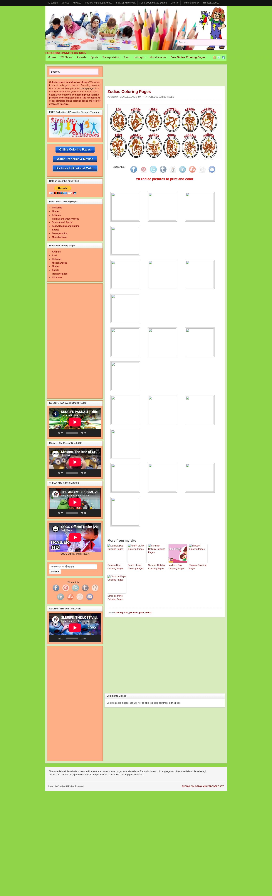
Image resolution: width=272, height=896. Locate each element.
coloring (118, 612)
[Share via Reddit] (172, 173)
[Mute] (90, 433)
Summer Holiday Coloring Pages (156, 567)
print (141, 612)
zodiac (148, 612)
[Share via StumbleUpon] (192, 173)
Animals (77, 3)
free (126, 612)
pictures (133, 612)
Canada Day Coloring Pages (115, 567)
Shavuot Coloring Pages (197, 567)
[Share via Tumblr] (163, 173)
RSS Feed (214, 57)
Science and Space (126, 3)
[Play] (54, 433)
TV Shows (66, 57)
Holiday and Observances (98, 3)
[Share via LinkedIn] (182, 173)
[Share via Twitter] (153, 173)
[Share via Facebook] (133, 173)
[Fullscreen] (96, 433)
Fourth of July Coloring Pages (136, 567)
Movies (65, 3)
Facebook (223, 57)
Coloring (136, 28)
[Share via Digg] (202, 173)
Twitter (218, 57)
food (126, 57)
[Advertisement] (172, 76)
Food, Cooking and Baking (153, 3)
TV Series (53, 3)
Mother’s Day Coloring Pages (176, 567)
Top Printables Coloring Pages (156, 97)
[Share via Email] (211, 173)
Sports (175, 3)
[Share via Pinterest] (143, 173)
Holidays (137, 58)
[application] (75, 422)
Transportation (190, 3)
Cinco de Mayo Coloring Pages (115, 598)
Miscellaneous (211, 3)
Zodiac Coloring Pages (129, 91)
